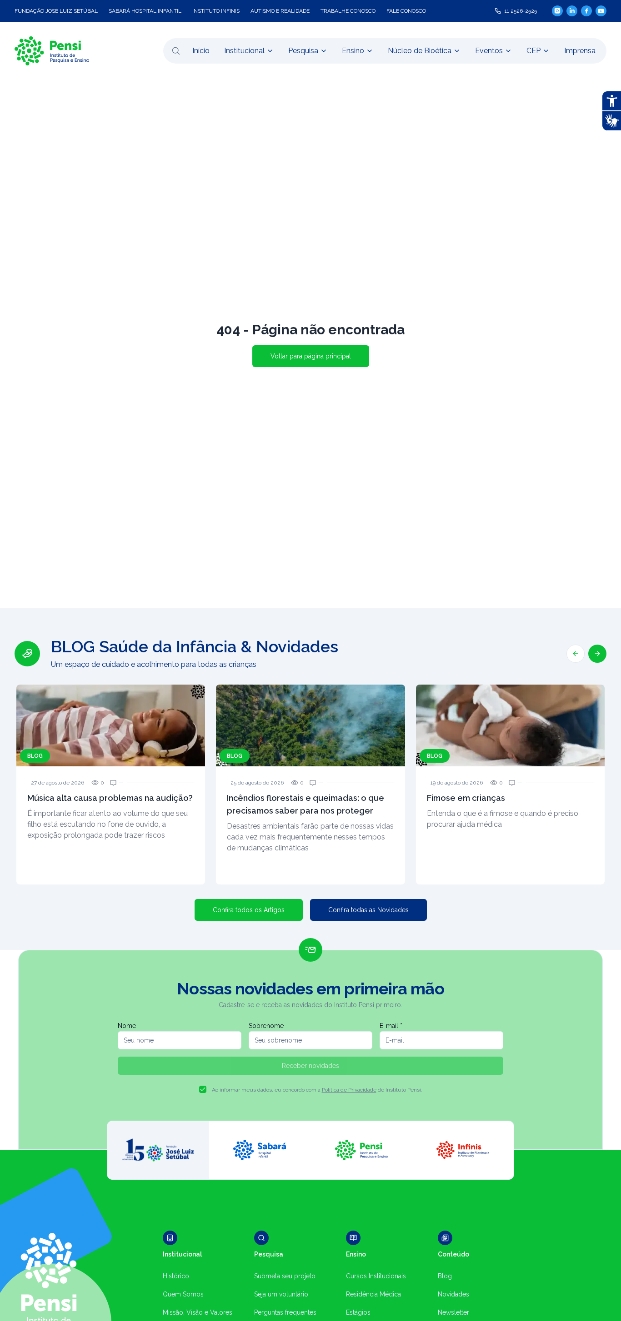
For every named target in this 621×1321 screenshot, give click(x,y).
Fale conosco (406, 11)
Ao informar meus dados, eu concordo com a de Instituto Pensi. (317, 1090)
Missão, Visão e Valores (197, 1312)
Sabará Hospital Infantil (145, 11)
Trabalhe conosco (348, 11)
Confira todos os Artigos (249, 910)
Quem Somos (183, 1294)
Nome (127, 1025)
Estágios (358, 1312)
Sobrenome (266, 1025)
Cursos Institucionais (376, 1276)
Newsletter (453, 1312)
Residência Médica (373, 1294)
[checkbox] (202, 1089)
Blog (445, 1276)
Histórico (176, 1276)
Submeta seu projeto (285, 1276)
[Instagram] (557, 10)
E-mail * (391, 1025)
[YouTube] (601, 10)
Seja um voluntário (281, 1294)
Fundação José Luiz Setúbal (56, 11)
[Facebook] (586, 11)
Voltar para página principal (310, 356)
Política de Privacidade (349, 1090)
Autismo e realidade (280, 11)
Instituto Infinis (216, 11)
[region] (310, 760)
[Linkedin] (571, 10)
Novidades (453, 1294)
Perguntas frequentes (285, 1312)
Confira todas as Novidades (368, 910)
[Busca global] (176, 51)
